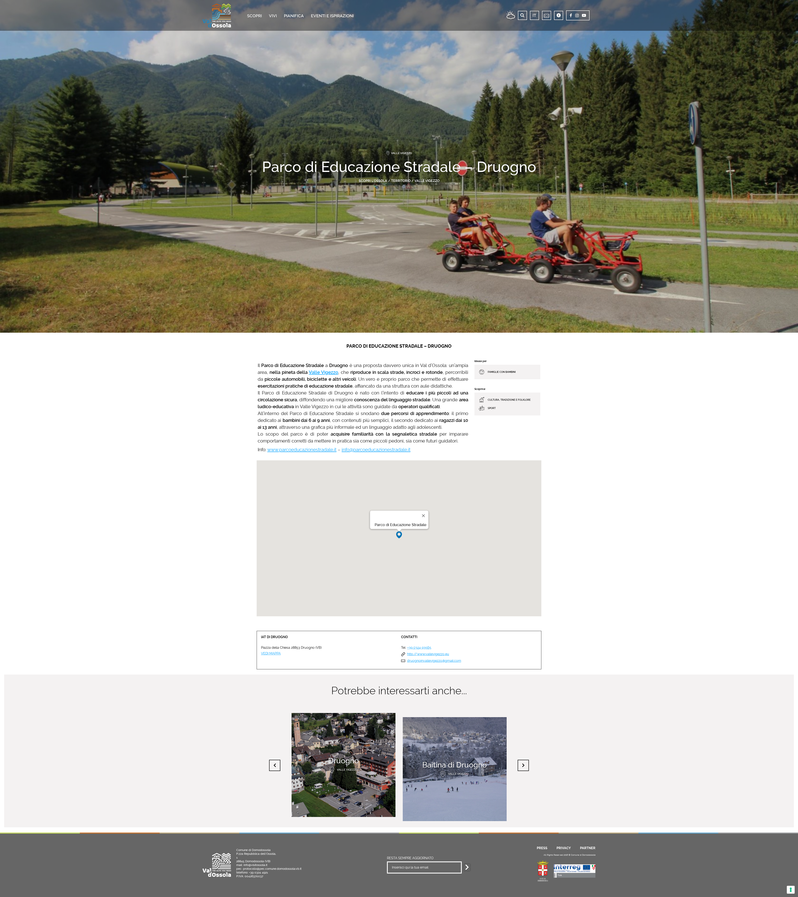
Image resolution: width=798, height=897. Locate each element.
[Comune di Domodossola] (543, 870)
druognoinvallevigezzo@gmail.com (434, 661)
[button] (399, 535)
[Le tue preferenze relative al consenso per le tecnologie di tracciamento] (791, 890)
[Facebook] (571, 16)
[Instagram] (577, 16)
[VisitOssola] (217, 15)
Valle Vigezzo (427, 181)
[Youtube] (584, 16)
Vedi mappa (271, 653)
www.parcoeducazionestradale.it (301, 449)
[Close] (424, 516)
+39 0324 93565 (419, 648)
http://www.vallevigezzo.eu (428, 654)
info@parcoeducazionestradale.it (376, 449)
